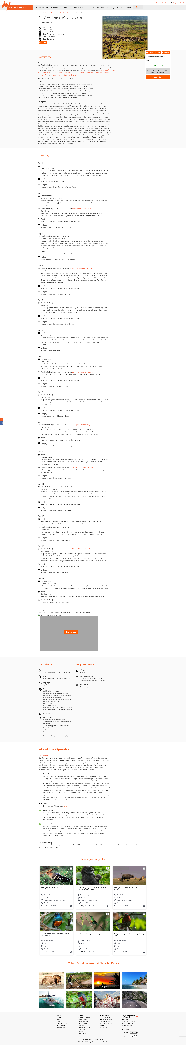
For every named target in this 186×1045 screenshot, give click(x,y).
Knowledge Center (62, 1023)
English (133, 1036)
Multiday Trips (82, 1023)
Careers (102, 1025)
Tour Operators (105, 1021)
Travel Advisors (105, 1018)
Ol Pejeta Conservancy (93, 72)
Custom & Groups (97, 7)
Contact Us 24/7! (127, 1025)
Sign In (182, 3)
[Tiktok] (129, 1029)
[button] (1, 420)
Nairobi (66, 13)
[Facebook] (123, 1029)
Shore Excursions (80, 7)
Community (103, 1027)
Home (41, 13)
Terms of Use (61, 1025)
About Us (59, 1018)
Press (58, 1020)
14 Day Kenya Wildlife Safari (80, 13)
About (128, 7)
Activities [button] (55, 7)
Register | (176, 3)
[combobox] (133, 1036)
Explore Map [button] (71, 632)
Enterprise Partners (106, 1023)
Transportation (82, 1020)
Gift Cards (81, 1029)
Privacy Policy (61, 1027)
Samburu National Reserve (73, 72)
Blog (58, 1021)
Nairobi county (57, 13)
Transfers (66, 7)
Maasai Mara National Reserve (65, 75)
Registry (80, 1031)
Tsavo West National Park (52, 72)
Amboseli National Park (81, 208)
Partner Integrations (106, 1020)
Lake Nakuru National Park (82, 467)
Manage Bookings (84, 1027)
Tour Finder (82, 1033)
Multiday (110, 7)
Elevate (120, 7)
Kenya (48, 13)
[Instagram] (127, 1029)
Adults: (148, 61)
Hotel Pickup (82, 1025)
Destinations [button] (41, 7)
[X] (125, 1029)
